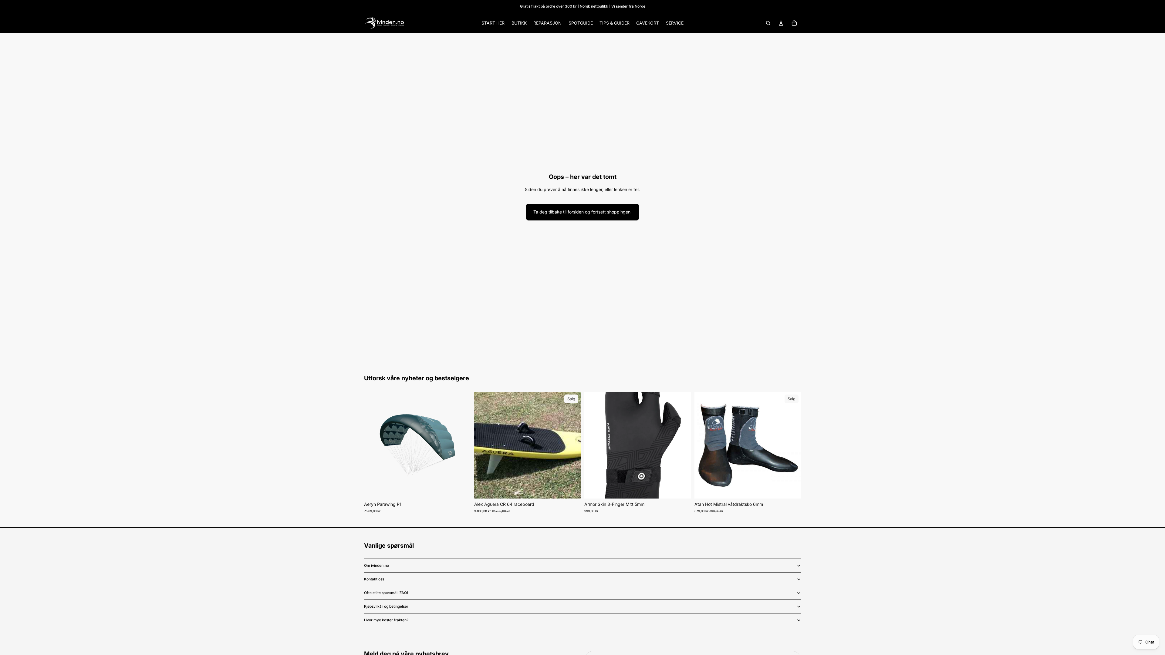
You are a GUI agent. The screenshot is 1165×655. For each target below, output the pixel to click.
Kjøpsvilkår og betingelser (386, 606)
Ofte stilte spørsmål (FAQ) (386, 592)
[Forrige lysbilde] (373, 445)
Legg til (576, 489)
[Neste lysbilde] (461, 445)
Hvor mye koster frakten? (386, 620)
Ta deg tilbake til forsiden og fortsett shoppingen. (582, 211)
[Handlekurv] (794, 23)
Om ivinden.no (376, 565)
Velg (466, 489)
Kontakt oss (374, 579)
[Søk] (768, 23)
